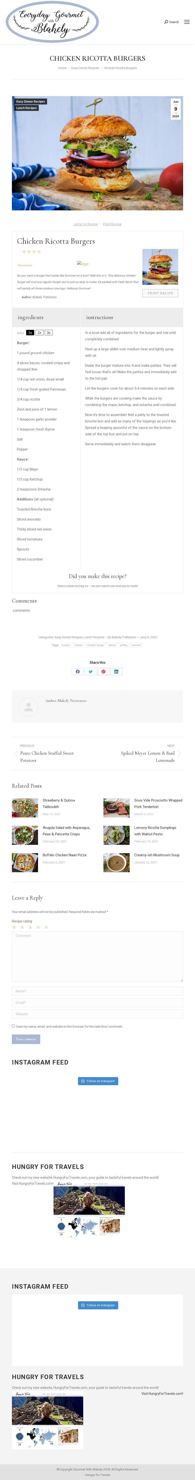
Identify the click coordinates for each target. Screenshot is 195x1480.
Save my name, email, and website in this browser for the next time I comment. (69, 1026)
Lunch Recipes (26, 108)
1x (30, 333)
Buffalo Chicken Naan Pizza (64, 855)
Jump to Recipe (85, 224)
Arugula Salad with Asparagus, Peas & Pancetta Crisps (66, 831)
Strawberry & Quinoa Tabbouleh (59, 803)
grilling (123, 645)
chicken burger (95, 645)
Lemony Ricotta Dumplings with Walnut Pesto (155, 831)
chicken (78, 645)
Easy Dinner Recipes (30, 101)
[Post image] (25, 807)
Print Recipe (112, 224)
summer (136, 645)
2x (39, 333)
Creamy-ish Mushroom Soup (157, 855)
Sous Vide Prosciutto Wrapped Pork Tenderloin (158, 803)
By (122, 637)
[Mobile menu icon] (187, 22)
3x (49, 333)
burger (66, 645)
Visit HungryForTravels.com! (33, 1183)
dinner (112, 645)
